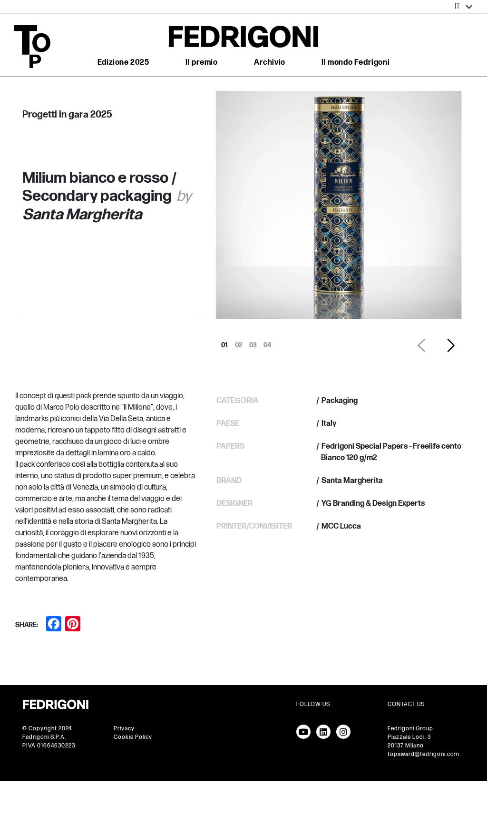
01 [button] (224, 342)
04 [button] (267, 342)
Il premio (201, 62)
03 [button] (253, 342)
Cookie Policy (133, 737)
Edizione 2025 (123, 62)
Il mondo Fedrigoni (355, 62)
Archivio (269, 62)
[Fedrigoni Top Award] (243, 36)
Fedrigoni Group (410, 728)
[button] (464, 6)
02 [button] (239, 342)
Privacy (124, 728)
